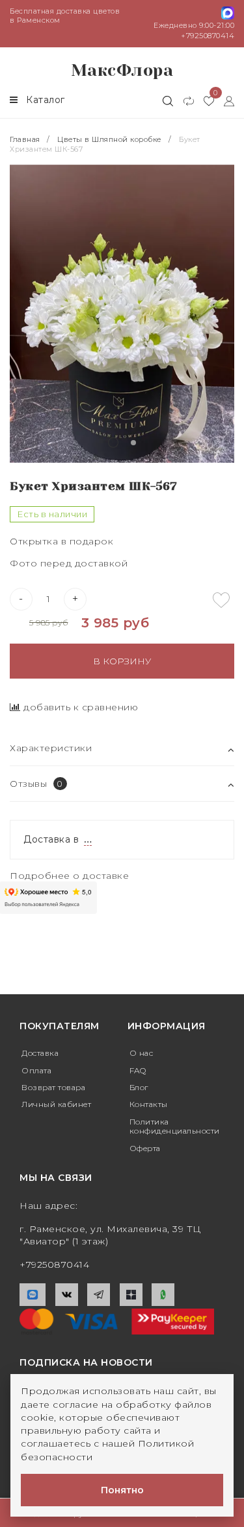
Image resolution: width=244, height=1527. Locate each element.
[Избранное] (204, 100)
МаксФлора (122, 70)
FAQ (137, 1070)
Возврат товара (53, 1087)
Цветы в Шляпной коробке (109, 139)
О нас (141, 1053)
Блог (138, 1087)
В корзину (122, 661)
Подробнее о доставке (69, 875)
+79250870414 (207, 35)
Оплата (36, 1070)
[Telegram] (98, 1294)
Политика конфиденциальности (174, 1126)
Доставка (40, 1053)
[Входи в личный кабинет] (224, 100)
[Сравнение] (183, 100)
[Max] (33, 1294)
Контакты (148, 1104)
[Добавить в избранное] (221, 600)
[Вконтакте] (66, 1294)
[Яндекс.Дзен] (131, 1294)
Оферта (145, 1148)
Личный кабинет (56, 1104)
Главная (26, 139)
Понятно (122, 1490)
